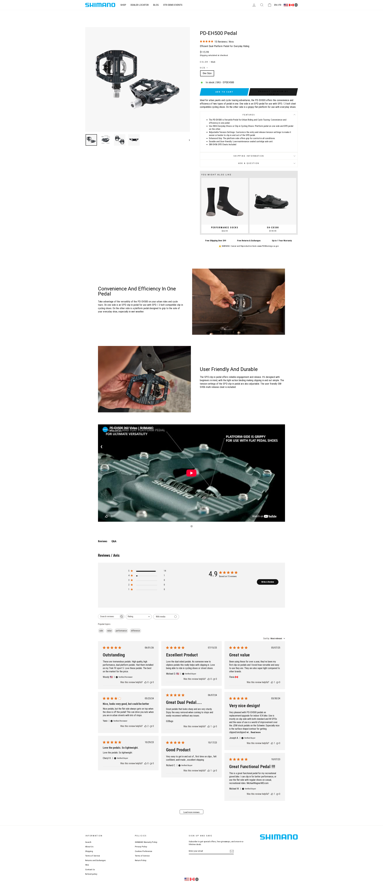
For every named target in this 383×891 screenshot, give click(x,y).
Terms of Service (92, 855)
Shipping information (249, 156)
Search (88, 842)
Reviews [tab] (102, 541)
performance (121, 630)
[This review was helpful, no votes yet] (146, 682)
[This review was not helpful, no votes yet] (151, 682)
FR (280, 5)
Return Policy (140, 860)
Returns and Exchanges (95, 860)
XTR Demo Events (172, 5)
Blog (156, 5)
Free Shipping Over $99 (215, 240)
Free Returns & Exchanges (249, 240)
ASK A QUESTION (248, 163)
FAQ (87, 865)
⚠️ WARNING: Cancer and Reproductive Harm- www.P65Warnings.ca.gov (249, 246)
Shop (123, 5)
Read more (256, 732)
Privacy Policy (141, 846)
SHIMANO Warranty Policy (146, 842)
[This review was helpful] (146, 726)
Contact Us (90, 869)
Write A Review (267, 582)
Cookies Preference (143, 851)
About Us (89, 846)
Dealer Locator (140, 5)
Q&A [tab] (113, 541)
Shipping (204, 55)
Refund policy (91, 874)
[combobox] (139, 616)
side (101, 630)
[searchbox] (108, 616)
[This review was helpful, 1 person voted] (272, 682)
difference (135, 630)
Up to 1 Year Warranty (282, 240)
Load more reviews (191, 812)
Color (207, 62)
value (109, 630)
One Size (207, 73)
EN (275, 5)
